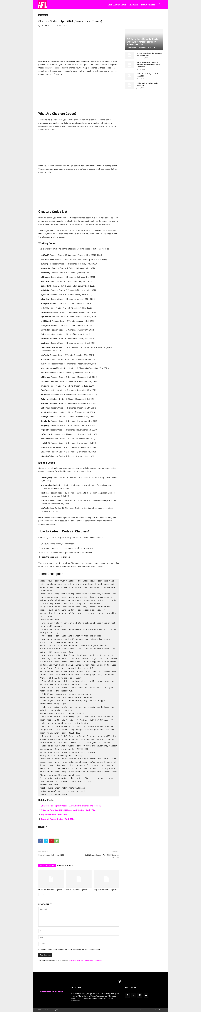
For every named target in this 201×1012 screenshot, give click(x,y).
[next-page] (43, 894)
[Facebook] (40, 841)
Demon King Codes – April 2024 (77, 890)
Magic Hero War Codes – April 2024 (50, 890)
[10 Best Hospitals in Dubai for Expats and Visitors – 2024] (129, 55)
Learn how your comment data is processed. (85, 960)
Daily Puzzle (148, 4)
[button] (160, 5)
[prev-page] (39, 894)
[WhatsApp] (56, 841)
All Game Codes (117, 4)
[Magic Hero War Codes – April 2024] (51, 879)
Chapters (48, 827)
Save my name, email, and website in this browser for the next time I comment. (71, 950)
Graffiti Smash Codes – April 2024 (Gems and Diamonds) (102, 856)
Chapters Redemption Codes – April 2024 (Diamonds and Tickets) (71, 806)
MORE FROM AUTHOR (65, 866)
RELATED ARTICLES (47, 866)
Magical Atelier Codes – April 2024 (106, 890)
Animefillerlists (45, 26)
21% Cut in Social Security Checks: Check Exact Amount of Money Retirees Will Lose (143, 42)
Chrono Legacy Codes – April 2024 (51, 855)
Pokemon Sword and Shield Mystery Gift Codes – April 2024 (68, 810)
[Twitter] (46, 841)
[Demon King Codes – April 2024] (79, 879)
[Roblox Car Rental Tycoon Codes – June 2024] (129, 76)
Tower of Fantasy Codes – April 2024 (58, 819)
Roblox (133, 4)
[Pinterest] (51, 841)
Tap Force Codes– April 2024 (54, 814)
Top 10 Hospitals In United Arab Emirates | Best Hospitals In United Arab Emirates (148, 65)
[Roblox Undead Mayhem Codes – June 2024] (129, 85)
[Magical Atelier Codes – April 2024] (106, 879)
